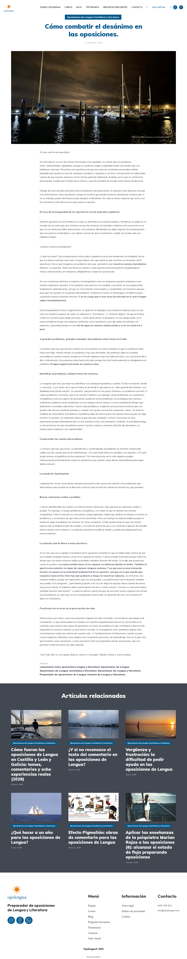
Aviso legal (128, 905)
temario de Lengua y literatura (106, 674)
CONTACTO (136, 7)
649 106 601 (165, 905)
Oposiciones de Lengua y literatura (119, 670)
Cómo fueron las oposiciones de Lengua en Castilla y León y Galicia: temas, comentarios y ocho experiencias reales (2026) (34, 764)
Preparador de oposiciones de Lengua (63, 674)
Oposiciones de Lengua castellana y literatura (68, 670)
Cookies (126, 916)
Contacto (93, 932)
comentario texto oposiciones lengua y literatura (70, 666)
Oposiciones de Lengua (115, 666)
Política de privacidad (133, 911)
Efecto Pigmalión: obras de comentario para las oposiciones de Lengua (93, 837)
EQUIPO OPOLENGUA (50, 7)
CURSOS (68, 7)
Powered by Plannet (93, 957)
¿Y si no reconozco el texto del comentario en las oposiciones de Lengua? (92, 757)
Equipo (92, 905)
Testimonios (94, 927)
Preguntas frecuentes (99, 922)
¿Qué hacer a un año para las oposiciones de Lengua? (35, 837)
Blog (90, 916)
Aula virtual (94, 938)
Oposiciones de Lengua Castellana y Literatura (93, 17)
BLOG (79, 7)
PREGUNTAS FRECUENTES (115, 7)
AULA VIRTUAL (159, 7)
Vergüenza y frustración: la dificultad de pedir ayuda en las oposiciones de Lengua (149, 759)
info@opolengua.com (169, 910)
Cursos (91, 911)
